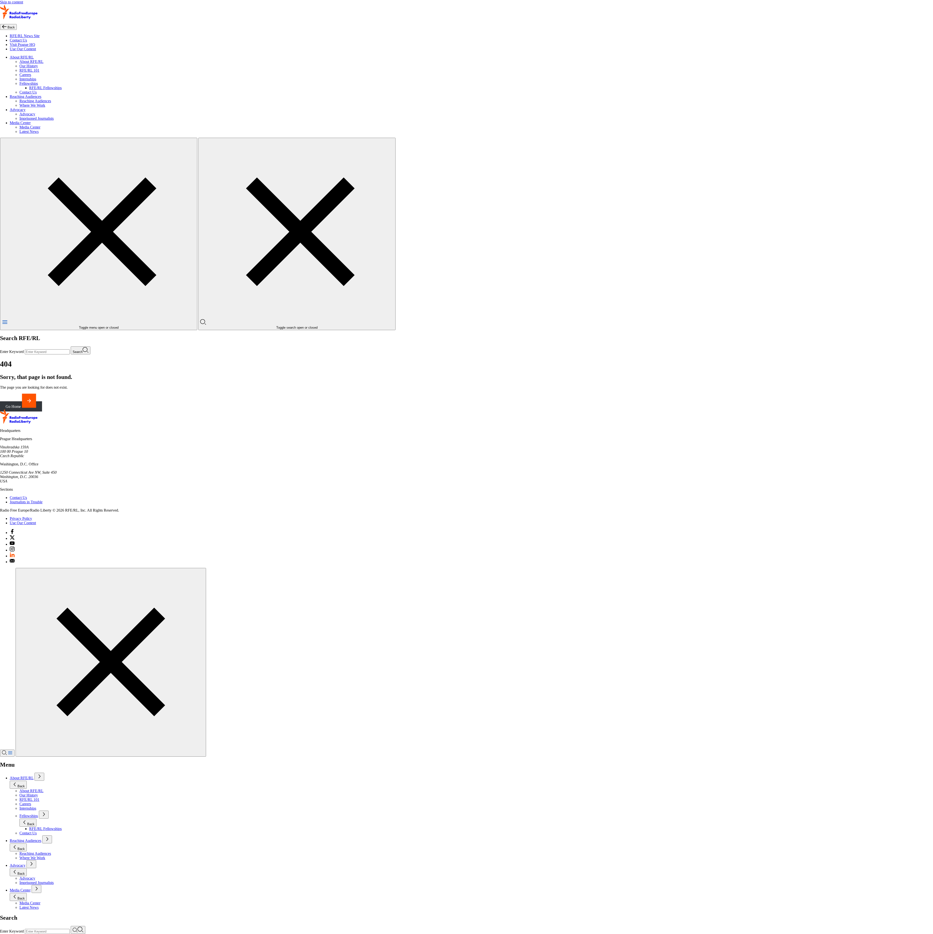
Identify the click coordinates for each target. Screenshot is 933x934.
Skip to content (11, 2)
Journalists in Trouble (26, 502)
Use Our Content (23, 49)
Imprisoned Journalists (36, 118)
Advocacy (18, 110)
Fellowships (28, 83)
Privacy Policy (21, 518)
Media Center (20, 123)
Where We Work (32, 105)
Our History (28, 66)
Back (21, 786)
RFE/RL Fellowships (45, 88)
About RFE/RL (22, 57)
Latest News (29, 131)
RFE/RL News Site (25, 36)
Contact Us (18, 40)
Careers (25, 75)
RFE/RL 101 (29, 70)
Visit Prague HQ (22, 45)
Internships (27, 79)
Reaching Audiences (25, 96)
